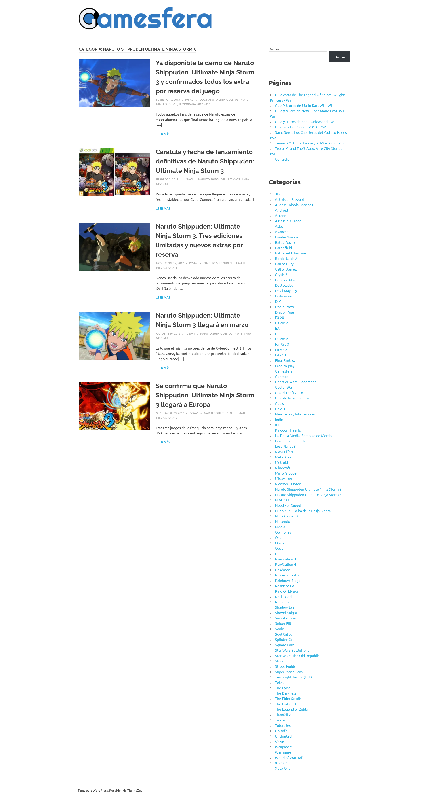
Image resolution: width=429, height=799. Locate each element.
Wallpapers (284, 746)
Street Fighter (286, 666)
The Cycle (282, 687)
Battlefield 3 (285, 247)
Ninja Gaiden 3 (286, 516)
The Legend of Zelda (291, 709)
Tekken (280, 682)
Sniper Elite (284, 623)
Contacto (282, 159)
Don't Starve (285, 306)
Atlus (279, 226)
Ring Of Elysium (287, 591)
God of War (284, 387)
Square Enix (284, 644)
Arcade (280, 215)
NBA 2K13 (283, 500)
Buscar (274, 49)
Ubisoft (281, 730)
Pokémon (282, 569)
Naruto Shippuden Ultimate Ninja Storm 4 (308, 494)
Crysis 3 (281, 274)
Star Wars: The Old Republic (297, 655)
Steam (280, 661)
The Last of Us (286, 704)
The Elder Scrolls (288, 698)
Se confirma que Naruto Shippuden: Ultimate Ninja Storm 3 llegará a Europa (205, 395)
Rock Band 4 (284, 596)
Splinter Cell (284, 639)
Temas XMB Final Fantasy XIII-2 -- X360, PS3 (310, 143)
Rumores (282, 602)
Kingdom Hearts (288, 430)
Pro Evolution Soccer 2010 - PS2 (300, 127)
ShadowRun (284, 607)
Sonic (279, 628)
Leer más (163, 134)
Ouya (279, 548)
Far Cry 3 (282, 344)
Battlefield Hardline (290, 253)
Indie (279, 419)
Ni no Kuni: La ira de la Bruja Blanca (303, 510)
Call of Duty (284, 263)
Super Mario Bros (289, 671)
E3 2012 (281, 322)
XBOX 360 (283, 763)
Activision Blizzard (289, 199)
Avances (281, 231)
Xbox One (283, 768)
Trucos (280, 720)
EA (277, 328)
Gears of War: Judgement (295, 381)
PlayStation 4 (285, 564)
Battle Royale (285, 242)
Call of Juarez (286, 269)
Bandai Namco (286, 237)
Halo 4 (280, 408)
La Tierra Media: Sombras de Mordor (304, 435)
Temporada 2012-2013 (194, 104)
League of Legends (290, 441)
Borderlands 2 (286, 258)
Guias (279, 403)
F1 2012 (281, 339)
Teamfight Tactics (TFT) (293, 677)
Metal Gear (284, 457)
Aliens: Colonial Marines (294, 204)
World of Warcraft (289, 757)
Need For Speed (288, 505)
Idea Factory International (295, 414)
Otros (279, 542)
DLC (202, 99)
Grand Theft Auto (289, 392)
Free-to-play (284, 365)
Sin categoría (285, 618)
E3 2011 (281, 317)
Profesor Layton (288, 575)
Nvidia (280, 526)
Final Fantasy (285, 360)
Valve (279, 741)
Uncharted (283, 736)
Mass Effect (284, 451)
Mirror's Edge (286, 473)
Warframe (283, 752)
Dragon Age (284, 312)
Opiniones (283, 532)
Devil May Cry (286, 290)
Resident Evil (285, 585)
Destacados (284, 285)
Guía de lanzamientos (292, 398)
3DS (278, 194)
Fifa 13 (280, 355)
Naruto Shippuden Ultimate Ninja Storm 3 (308, 489)
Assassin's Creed (288, 220)
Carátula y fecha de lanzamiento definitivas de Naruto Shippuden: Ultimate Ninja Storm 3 (205, 161)
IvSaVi (189, 99)
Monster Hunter (288, 483)
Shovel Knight (286, 612)
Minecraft (282, 467)
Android (281, 210)
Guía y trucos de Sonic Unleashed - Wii (305, 121)
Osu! (278, 537)
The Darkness (286, 693)
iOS (278, 424)
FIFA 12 (281, 349)
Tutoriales (283, 725)
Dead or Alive (286, 280)
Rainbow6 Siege (288, 580)
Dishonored (284, 296)
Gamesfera (283, 371)
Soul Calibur (284, 634)
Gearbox (281, 376)
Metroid (281, 462)
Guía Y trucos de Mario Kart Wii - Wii (304, 105)
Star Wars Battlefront (292, 650)
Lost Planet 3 (285, 446)
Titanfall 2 (283, 714)
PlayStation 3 (285, 559)
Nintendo (282, 521)
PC (277, 553)
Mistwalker (283, 478)
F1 (277, 333)
